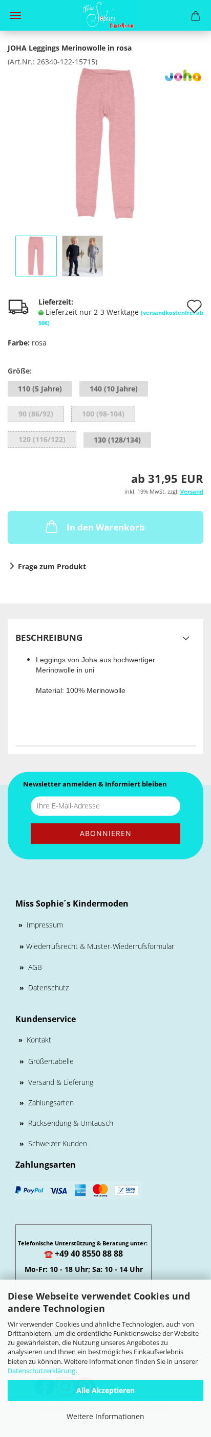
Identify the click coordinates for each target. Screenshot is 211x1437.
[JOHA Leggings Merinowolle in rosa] (105, 143)
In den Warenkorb (106, 527)
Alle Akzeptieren (105, 1390)
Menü (15, 15)
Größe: (20, 371)
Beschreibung (48, 637)
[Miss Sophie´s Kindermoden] (105, 15)
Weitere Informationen (105, 1416)
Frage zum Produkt (52, 566)
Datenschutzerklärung (41, 1370)
